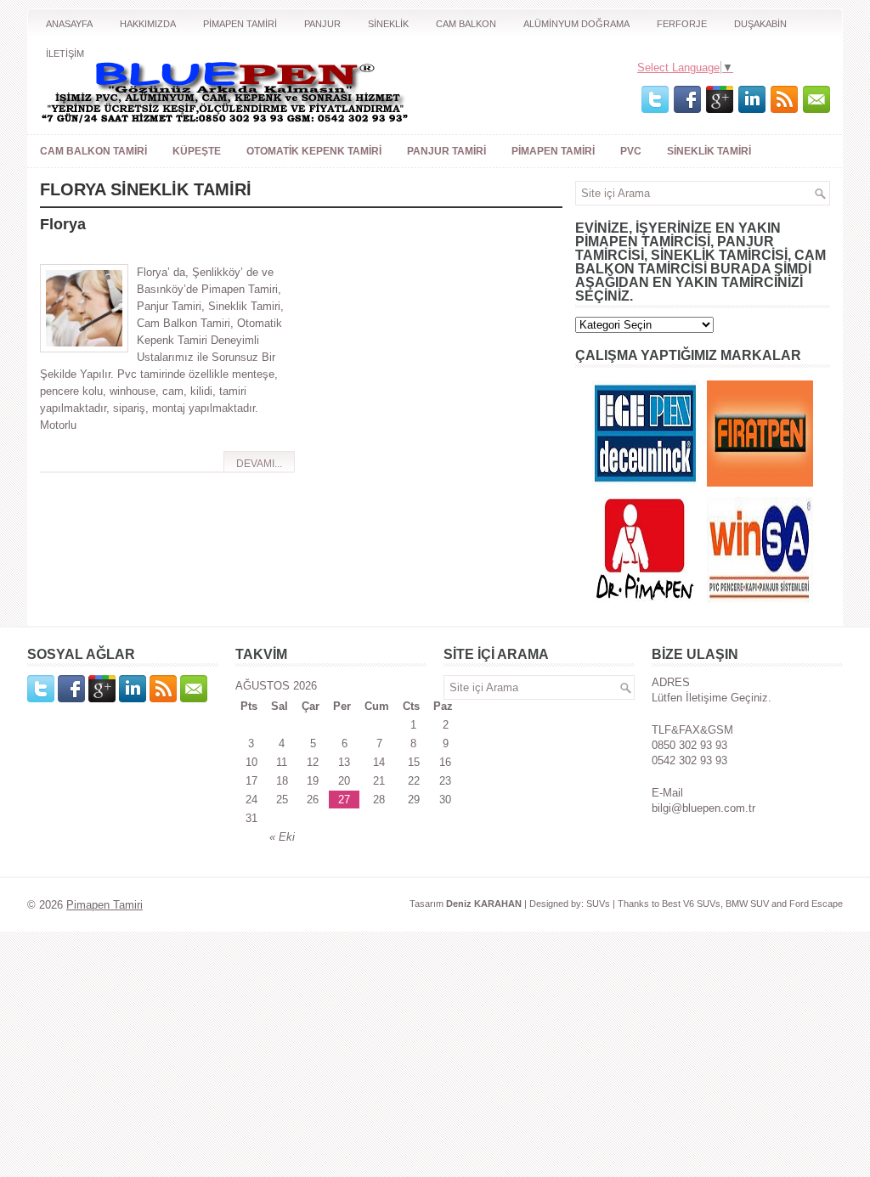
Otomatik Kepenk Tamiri (313, 151)
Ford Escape (816, 903)
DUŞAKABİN (760, 24)
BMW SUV (747, 903)
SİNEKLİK (388, 24)
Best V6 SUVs (691, 903)
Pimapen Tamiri (553, 151)
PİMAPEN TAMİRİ (240, 24)
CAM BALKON (466, 24)
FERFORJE (682, 24)
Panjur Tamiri (446, 151)
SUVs (598, 903)
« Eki (282, 837)
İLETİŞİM (65, 53)
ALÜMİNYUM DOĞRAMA (576, 24)
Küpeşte (196, 151)
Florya (63, 224)
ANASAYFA (69, 24)
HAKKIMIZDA (148, 24)
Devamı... (259, 464)
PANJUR (322, 24)
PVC (630, 151)
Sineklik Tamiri (709, 151)
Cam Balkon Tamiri (93, 151)
